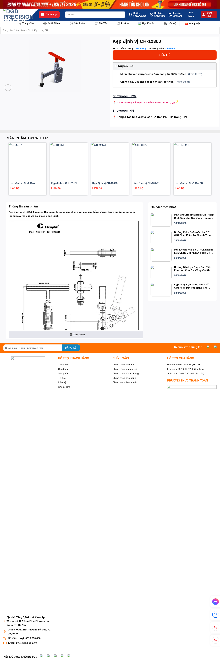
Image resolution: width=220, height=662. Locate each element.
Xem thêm (79, 334)
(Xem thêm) (195, 74)
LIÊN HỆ (164, 54)
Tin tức (103, 23)
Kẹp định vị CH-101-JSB (189, 183)
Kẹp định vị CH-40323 (105, 183)
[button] (209, 14)
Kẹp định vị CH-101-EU (147, 183)
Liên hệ (172, 23)
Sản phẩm (79, 23)
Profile (125, 23)
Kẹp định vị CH (23, 30)
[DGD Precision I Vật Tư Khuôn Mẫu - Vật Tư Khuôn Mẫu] (18, 15)
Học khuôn (148, 23)
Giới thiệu (54, 23)
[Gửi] (122, 14)
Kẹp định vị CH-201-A (22, 183)
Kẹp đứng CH (41, 30)
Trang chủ (28, 23)
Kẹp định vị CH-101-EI (64, 183)
